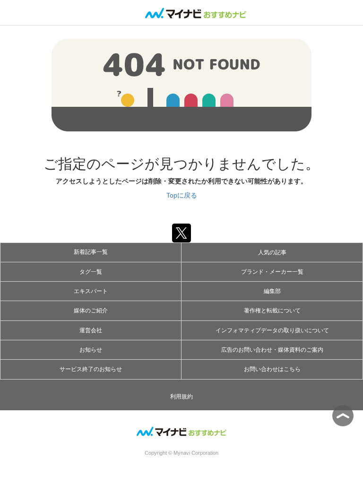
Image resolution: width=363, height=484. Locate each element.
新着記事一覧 (91, 252)
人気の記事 (272, 252)
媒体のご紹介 (91, 310)
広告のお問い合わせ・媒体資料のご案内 (272, 349)
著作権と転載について (272, 310)
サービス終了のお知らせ (91, 369)
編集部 (272, 291)
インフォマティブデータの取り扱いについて (272, 330)
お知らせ (90, 349)
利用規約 (181, 396)
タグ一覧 (90, 271)
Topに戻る (181, 195)
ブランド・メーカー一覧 (272, 271)
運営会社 (90, 330)
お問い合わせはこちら (272, 369)
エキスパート (91, 291)
